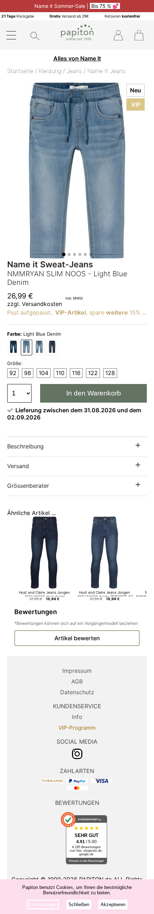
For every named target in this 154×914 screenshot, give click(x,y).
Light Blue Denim (34, 334)
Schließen (78, 904)
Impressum (77, 670)
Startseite (20, 70)
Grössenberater (28, 485)
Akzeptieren (113, 904)
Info (77, 716)
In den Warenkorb (93, 393)
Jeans (74, 70)
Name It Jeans (106, 70)
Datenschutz (77, 692)
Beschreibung (25, 446)
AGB (77, 681)
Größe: (15, 363)
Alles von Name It (77, 58)
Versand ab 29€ (69, 16)
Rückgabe (17, 16)
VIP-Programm (77, 727)
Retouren (122, 16)
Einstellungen (43, 904)
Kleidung (50, 70)
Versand (18, 466)
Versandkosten (42, 303)
